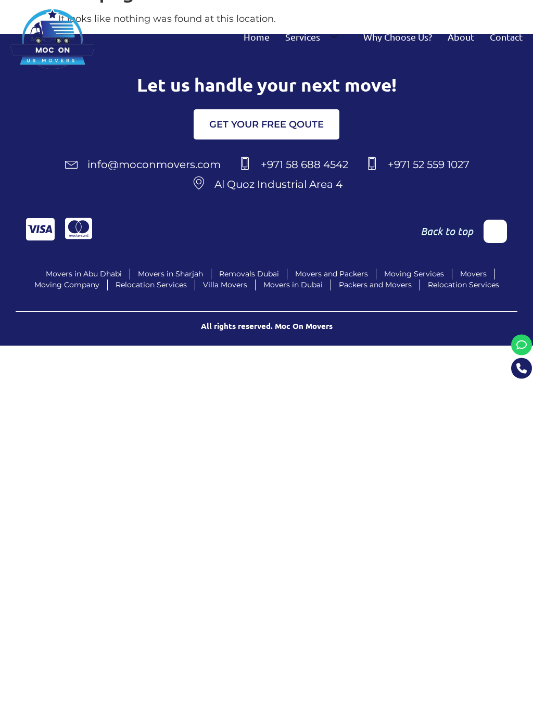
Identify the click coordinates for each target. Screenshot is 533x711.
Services (302, 36)
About (461, 36)
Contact (506, 36)
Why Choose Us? (397, 36)
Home (257, 36)
